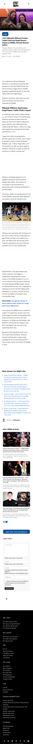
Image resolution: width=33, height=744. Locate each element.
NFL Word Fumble (8, 641)
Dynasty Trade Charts (9, 711)
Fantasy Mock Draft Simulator (11, 702)
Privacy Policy (6, 732)
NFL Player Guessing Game (10, 636)
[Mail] (12, 741)
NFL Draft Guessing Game (10, 639)
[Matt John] (4, 420)
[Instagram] (8, 741)
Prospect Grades (7, 679)
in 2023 (13, 132)
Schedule (5, 692)
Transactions (6, 657)
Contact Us (6, 730)
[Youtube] (28, 741)
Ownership (6, 734)
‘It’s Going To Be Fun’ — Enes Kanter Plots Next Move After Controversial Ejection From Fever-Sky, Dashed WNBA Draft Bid (16, 403)
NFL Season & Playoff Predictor (11, 624)
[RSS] (16, 741)
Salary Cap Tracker (8, 655)
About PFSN (6, 728)
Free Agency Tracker (8, 653)
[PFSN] (17, 4)
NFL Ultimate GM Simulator (10, 626)
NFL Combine (6, 670)
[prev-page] (4, 522)
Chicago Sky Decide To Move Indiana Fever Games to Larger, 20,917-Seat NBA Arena (15, 303)
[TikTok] (20, 741)
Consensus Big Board (9, 677)
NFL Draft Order (7, 672)
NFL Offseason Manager (9, 628)
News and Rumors (8, 651)
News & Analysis (7, 668)
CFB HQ (5, 687)
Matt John (17, 420)
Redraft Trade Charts (8, 713)
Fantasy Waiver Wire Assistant (11, 707)
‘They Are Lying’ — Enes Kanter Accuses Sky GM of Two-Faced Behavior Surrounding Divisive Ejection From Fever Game (17, 396)
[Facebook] (4, 741)
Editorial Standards (8, 726)
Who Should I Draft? (8, 715)
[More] (6, 599)
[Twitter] (24, 741)
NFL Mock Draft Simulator (10, 621)
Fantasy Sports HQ (8, 700)
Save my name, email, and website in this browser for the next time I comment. (16, 583)
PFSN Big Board (7, 675)
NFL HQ (5, 649)
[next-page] (6, 522)
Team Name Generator (9, 717)
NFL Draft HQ (6, 666)
